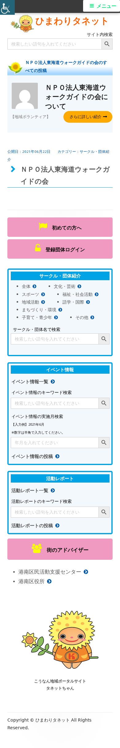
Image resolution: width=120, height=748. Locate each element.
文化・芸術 (64, 286)
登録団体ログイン (63, 249)
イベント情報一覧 (29, 381)
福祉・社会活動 (77, 294)
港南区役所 (31, 581)
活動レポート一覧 (29, 490)
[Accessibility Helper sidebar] (7, 7)
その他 (81, 317)
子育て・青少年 (37, 317)
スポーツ (30, 294)
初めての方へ (64, 227)
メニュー (106, 6)
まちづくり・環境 (39, 309)
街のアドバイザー (65, 549)
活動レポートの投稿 (32, 525)
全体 (26, 286)
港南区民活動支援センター (49, 571)
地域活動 (30, 302)
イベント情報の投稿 (32, 456)
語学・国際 (73, 302)
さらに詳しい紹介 (86, 116)
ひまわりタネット (72, 20)
